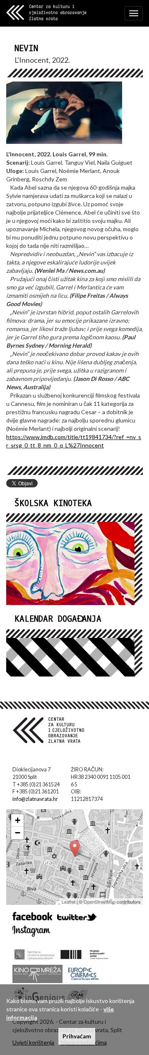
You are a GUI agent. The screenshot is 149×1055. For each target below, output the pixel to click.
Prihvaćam (76, 1036)
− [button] (17, 833)
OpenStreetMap (99, 901)
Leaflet (68, 901)
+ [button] (17, 820)
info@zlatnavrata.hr (35, 799)
